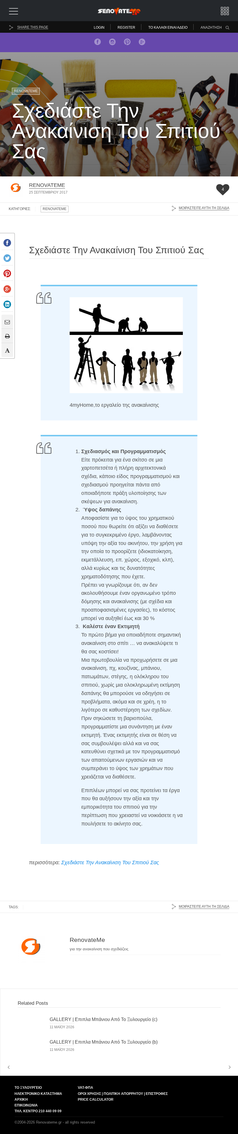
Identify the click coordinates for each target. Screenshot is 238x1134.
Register (126, 27)
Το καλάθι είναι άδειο (167, 27)
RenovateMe (47, 185)
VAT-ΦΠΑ (85, 1088)
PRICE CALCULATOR (95, 1099)
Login (99, 27)
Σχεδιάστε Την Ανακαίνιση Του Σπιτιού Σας (110, 862)
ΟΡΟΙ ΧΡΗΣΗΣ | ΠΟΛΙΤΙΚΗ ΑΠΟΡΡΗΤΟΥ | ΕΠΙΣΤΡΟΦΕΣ (123, 1094)
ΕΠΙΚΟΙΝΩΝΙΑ (26, 1105)
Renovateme (26, 91)
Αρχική (21, 1099)
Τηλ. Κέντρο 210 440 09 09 (38, 1111)
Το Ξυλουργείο (28, 1088)
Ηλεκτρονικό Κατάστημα (38, 1094)
